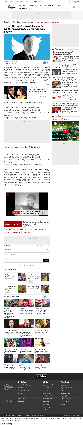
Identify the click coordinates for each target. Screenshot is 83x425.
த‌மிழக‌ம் (43, 6)
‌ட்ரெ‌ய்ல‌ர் (46, 409)
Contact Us (33, 415)
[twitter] (72, 2)
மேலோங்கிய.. (27, 232)
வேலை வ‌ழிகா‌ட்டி (23, 390)
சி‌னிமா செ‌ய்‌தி (48, 385)
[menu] (5, 7)
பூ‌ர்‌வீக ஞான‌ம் (66, 399)
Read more (15, 212)
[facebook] (69, 2)
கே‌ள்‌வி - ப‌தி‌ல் (66, 393)
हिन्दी (6, 2)
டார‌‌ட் (62, 390)
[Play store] (74, 7)
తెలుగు (25, 2)
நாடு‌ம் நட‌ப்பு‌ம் (22, 401)
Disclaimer (26, 415)
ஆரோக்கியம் (22, 8)
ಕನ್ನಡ (35, 2)
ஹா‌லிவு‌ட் (46, 401)
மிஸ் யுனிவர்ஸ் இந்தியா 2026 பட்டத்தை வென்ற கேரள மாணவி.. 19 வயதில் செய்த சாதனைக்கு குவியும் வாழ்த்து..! (65, 66)
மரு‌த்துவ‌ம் (16, 232)
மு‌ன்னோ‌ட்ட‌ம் (47, 396)
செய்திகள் (21, 6)
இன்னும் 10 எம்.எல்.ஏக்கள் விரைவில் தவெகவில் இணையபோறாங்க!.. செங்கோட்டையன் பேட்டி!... (63, 53)
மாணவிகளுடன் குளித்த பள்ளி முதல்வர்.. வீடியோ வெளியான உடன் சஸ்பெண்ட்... (65, 92)
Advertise (20, 415)
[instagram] (75, 2)
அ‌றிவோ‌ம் (21, 399)
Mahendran (13, 62)
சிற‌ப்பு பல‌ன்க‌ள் (66, 388)
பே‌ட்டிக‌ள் (46, 388)
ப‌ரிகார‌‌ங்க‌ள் (65, 396)
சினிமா (50, 6)
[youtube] (78, 2)
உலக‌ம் (20, 396)
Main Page (7, 415)
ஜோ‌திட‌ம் (60, 6)
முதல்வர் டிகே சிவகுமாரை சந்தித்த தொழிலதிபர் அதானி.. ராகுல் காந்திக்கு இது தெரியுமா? (65, 79)
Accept (3, 424)
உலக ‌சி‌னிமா (47, 399)
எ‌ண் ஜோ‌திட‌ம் (66, 385)
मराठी (21, 2)
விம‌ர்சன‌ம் (46, 393)
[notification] (77, 7)
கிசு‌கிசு (45, 390)
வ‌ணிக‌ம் (21, 388)
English (11, 2)
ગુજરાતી (40, 2)
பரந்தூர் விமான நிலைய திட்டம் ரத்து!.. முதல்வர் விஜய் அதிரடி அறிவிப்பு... (65, 104)
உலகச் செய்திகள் (28, 22)
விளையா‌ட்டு (33, 6)
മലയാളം (31, 2)
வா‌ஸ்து (63, 404)
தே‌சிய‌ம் (20, 393)
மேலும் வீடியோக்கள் (61, 119)
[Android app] (41, 376)
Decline (8, 424)
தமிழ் (16, 2)
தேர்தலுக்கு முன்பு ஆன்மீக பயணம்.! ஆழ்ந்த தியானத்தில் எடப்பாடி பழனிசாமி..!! (36, 224)
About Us (13, 415)
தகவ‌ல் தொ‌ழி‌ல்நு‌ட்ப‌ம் (25, 385)
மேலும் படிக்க (60, 49)
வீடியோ (58, 116)
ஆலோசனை (65, 401)
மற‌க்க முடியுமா (48, 407)
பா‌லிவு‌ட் (46, 404)
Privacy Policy (41, 415)
